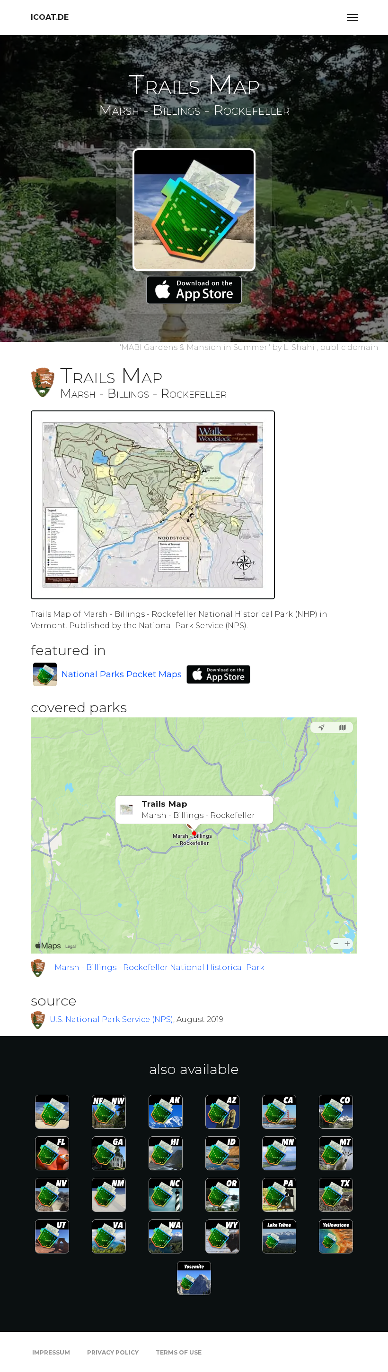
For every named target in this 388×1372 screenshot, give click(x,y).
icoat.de (50, 17)
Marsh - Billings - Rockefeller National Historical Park (159, 967)
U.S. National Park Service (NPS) (111, 1019)
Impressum (51, 1352)
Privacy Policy (113, 1352)
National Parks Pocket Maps (122, 674)
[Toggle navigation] (352, 17)
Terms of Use (179, 1352)
